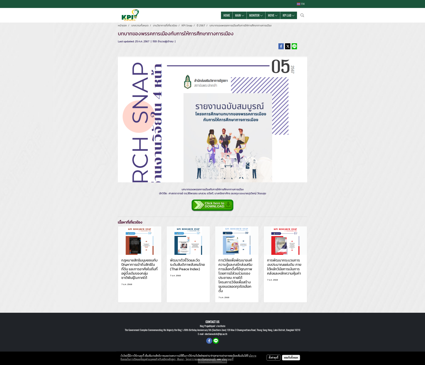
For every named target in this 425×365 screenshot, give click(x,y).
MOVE (271, 15)
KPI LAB (287, 15)
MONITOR (254, 15)
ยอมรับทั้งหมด (291, 357)
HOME (226, 15)
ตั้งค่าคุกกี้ (273, 357)
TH (302, 3)
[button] (302, 15)
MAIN (238, 15)
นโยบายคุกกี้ (227, 359)
